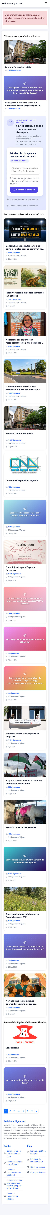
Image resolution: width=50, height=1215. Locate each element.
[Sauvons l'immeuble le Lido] (25, 56)
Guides (7, 1145)
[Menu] (45, 3)
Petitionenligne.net (12, 3)
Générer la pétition (25, 189)
